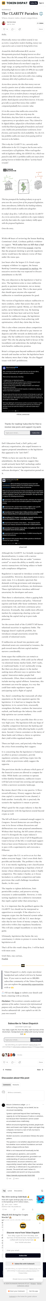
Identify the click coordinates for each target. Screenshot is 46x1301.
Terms (39, 1284)
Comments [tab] (7, 1085)
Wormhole (6, 10)
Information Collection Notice (27, 1271)
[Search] (42, 1191)
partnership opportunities (32, 984)
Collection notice (23, 1286)
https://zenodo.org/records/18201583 (20, 1175)
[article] (23, 1203)
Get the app (33, 1291)
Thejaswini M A (16, 1206)
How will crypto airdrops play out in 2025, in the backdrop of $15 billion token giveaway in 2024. (17, 1201)
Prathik (5, 958)
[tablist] (11, 1085)
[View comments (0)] (14, 1209)
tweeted (29, 247)
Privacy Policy (23, 1273)
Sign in (41, 3)
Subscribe (33, 3)
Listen (41, 23)
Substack (12, 1296)
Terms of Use (33, 1269)
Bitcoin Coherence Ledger (15, 1104)
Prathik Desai (11, 22)
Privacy (33, 1284)
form (17, 992)
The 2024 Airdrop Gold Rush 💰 (15, 1197)
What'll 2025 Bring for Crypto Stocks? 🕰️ (15, 1216)
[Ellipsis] (43, 1104)
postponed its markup (28, 268)
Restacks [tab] (16, 1085)
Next (39, 1070)
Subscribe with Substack (24, 1264)
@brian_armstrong (23, 414)
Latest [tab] (10, 1191)
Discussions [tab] (18, 1191)
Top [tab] (4, 1191)
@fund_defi (23, 547)
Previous (8, 1070)
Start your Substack (17, 1291)
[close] (40, 1223)
